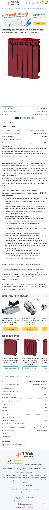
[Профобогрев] (13, 3)
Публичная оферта (24, 504)
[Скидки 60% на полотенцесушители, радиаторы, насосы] (24, 20)
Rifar (7, 114)
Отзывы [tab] (28, 376)
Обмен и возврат (40, 469)
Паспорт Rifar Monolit (12, 445)
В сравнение (43, 109)
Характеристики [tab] (8, 376)
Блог (30, 469)
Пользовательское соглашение (24, 501)
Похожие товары (10, 368)
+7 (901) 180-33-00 (24, 486)
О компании (7, 469)
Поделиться (9, 109)
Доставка (23, 469)
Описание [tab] (19, 376)
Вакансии (20, 472)
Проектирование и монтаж (34, 464)
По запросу (28, 117)
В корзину (10, 329)
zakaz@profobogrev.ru (24, 492)
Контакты (28, 472)
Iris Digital (30, 507)
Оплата (16, 469)
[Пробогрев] (24, 454)
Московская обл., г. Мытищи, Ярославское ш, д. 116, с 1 (24, 489)
